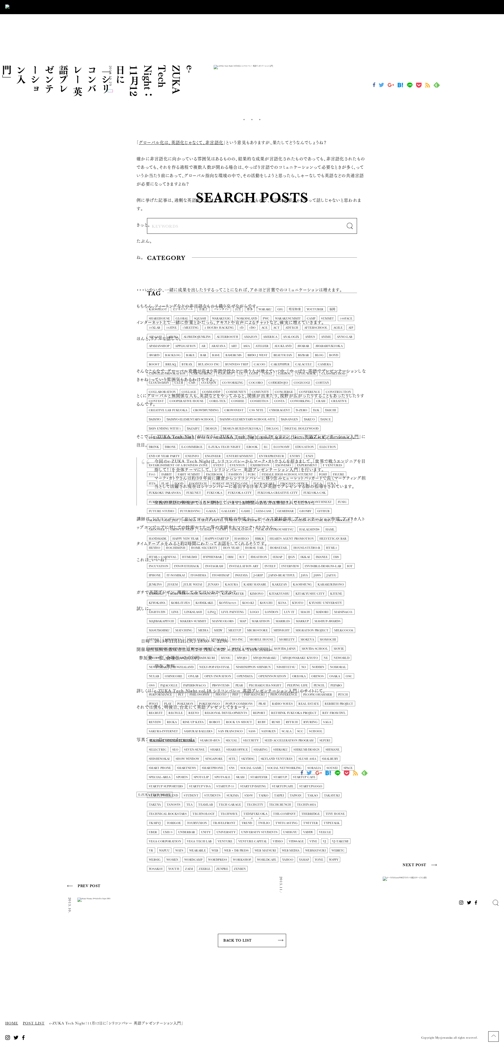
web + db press (236, 850)
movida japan (285, 648)
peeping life (297, 685)
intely (270, 566)
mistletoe (196, 639)
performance (160, 694)
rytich (292, 722)
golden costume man (312, 520)
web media (291, 850)
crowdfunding (206, 410)
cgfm (253, 373)
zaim (189, 869)
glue (233, 520)
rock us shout (239, 722)
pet (181, 694)
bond (333, 355)
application (185, 346)
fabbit (166, 474)
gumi (222, 529)
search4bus (210, 740)
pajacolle (168, 685)
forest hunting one (230, 483)
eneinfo (192, 456)
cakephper (280, 364)
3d (241, 327)
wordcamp (193, 859)
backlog (172, 355)
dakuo (309, 419)
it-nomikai (176, 575)
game (245, 511)
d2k (316, 410)
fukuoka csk (314, 493)
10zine (171, 327)
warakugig (221, 318)
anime (326, 337)
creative (339, 401)
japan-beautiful (282, 575)
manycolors (223, 621)
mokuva (307, 639)
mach (305, 612)
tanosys (174, 804)
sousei (332, 768)
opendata (245, 676)
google (343, 520)
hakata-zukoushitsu (275, 529)
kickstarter (233, 593)
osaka (334, 676)
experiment (307, 465)
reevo (193, 713)
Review (155, 722)
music (226, 658)
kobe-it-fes (180, 603)
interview (290, 566)
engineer (213, 456)
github (323, 511)
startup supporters (166, 786)
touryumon (197, 823)
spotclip (201, 777)
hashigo (241, 538)
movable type (256, 648)
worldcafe (266, 859)
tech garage (230, 804)
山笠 (238, 309)
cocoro (256, 382)
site (232, 759)
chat (268, 373)
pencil (319, 685)
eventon (237, 465)
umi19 (167, 832)
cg (241, 373)
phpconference (283, 694)
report (259, 713)
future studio (161, 511)
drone (170, 447)
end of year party (164, 456)
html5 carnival (162, 557)
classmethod (333, 373)
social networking (284, 768)
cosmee (237, 401)
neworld (341, 658)
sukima (233, 795)
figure (338, 474)
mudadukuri (204, 658)
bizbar (303, 355)
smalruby (330, 759)
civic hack (306, 373)
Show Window (188, 759)
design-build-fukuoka (242, 428)
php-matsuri (254, 694)
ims (336, 557)
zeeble (205, 869)
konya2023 (228, 603)
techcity (255, 804)
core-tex (217, 401)
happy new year (185, 538)
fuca (317, 483)
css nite (256, 410)
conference (309, 392)
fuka (331, 483)
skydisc (248, 759)
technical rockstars (168, 814)
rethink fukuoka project (294, 713)
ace (264, 327)
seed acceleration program (289, 740)
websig (155, 859)
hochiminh (175, 548)
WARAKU (265, 309)
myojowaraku (265, 658)
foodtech (198, 483)
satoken (268, 731)
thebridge (310, 814)
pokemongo (209, 704)
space (348, 768)
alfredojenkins (197, 337)
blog (319, 355)
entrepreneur (271, 456)
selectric (157, 749)
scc (300, 731)
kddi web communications (193, 593)
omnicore (173, 676)
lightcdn (157, 612)
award (154, 355)
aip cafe (155, 337)
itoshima (198, 575)
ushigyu (290, 832)
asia (246, 346)
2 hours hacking (219, 327)
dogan (298, 438)
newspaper (158, 667)
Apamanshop (159, 346)
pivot (153, 704)
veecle (325, 832)
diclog (272, 428)
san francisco (230, 731)
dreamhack (340, 438)
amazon (250, 337)
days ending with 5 (165, 428)
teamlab (205, 804)
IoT (350, 566)
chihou (284, 373)
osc (349, 676)
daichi (330, 410)
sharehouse (159, 318)
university (226, 832)
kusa (282, 603)
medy (218, 630)
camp (311, 318)
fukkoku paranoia (165, 493)
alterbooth (227, 337)
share (215, 749)
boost (154, 364)
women (172, 859)
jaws (317, 575)
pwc (266, 318)
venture (225, 841)
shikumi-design (306, 749)
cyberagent (279, 410)
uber (153, 832)
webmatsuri (315, 850)
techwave (229, 814)
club (179, 382)
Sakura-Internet (163, 731)
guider (206, 529)
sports (182, 777)
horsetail (279, 548)
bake (190, 355)
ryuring (310, 722)
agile (338, 327)
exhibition (259, 465)
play (167, 704)
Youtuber (315, 309)
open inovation (217, 676)
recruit (156, 713)
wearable (197, 850)
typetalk (332, 823)
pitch (343, 694)
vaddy (308, 832)
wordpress (217, 859)
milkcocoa (343, 630)
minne (154, 639)
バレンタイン (221, 309)
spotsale (222, 777)
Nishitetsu (285, 667)
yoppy (333, 859)
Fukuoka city (239, 493)
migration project (312, 630)
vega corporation (165, 841)
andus (310, 337)
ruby (262, 722)
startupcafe (282, 786)
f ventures (332, 465)
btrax (187, 364)
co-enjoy (209, 382)
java (304, 575)
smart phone (160, 768)
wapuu (164, 850)
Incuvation (158, 566)
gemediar (285, 511)
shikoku (280, 749)
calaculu (303, 364)
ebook (252, 447)
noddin (318, 667)
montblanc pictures (167, 648)
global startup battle (204, 520)
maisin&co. (343, 612)
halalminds (309, 529)
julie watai (192, 584)
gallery (228, 511)
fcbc (252, 474)
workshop (242, 859)
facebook (214, 474)
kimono (257, 593)
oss (152, 685)
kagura (231, 584)
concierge (284, 392)
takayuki (332, 795)
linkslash (193, 612)
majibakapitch (161, 621)
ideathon (259, 557)
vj (324, 841)
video (278, 841)
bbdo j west (258, 355)
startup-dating (253, 786)
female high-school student (287, 474)
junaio (213, 584)
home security (204, 548)
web (215, 850)
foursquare (264, 483)
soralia (314, 768)
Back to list (237, 940)
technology (203, 814)
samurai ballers (198, 731)
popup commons (239, 704)
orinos (317, 676)
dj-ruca (281, 438)
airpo (173, 337)
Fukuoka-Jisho (241, 502)
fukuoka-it (213, 502)
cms (192, 382)
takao (312, 795)
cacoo (259, 364)
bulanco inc (209, 364)
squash (200, 318)
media (203, 630)
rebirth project (339, 704)
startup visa (200, 786)
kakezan (279, 584)
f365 (152, 474)
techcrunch (280, 804)
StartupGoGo (310, 786)
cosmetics (259, 401)
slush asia (307, 759)
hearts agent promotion (292, 538)
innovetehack (186, 566)
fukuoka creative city (278, 493)
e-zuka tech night (224, 447)
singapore (214, 759)
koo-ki (248, 603)
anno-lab (345, 337)
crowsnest (234, 410)
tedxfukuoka (255, 814)
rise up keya (193, 722)
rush (276, 722)
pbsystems (221, 685)
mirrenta (173, 639)
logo (254, 612)
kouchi (266, 603)
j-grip (258, 575)
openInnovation (272, 676)
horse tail (254, 548)
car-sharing (202, 373)
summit (327, 318)
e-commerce (191, 447)
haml (330, 529)
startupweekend (163, 795)
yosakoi (155, 869)
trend (247, 823)
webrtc (338, 850)
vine (313, 841)
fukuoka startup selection (173, 502)
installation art (244, 566)
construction (338, 392)
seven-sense (194, 749)
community (236, 392)
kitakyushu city (310, 593)
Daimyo (155, 419)
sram (240, 777)
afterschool (316, 327)
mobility (287, 639)
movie (339, 648)
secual (232, 740)
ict (242, 557)
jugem (172, 584)
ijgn (291, 557)
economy (282, 447)
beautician (283, 355)
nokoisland (247, 318)
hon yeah (231, 548)
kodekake (204, 603)
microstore (257, 630)
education (304, 447)
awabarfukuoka (329, 346)
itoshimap (220, 575)
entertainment (240, 456)
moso (221, 648)
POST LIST (33, 1023)
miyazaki (218, 639)
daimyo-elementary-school (190, 419)
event (218, 465)
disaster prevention (215, 438)
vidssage (296, 841)
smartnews (186, 768)
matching (183, 630)
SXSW (248, 795)
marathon (261, 621)
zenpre (222, 869)
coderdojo (278, 382)
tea (189, 804)
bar (203, 355)
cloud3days (159, 382)
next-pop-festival (214, 667)
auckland (282, 346)
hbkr (259, 538)
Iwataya (241, 575)
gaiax (211, 511)
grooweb (157, 529)
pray (262, 704)
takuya (155, 804)
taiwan (296, 795)
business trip (236, 364)
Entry (295, 456)
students (212, 795)
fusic (342, 502)
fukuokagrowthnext (313, 502)
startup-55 (225, 786)
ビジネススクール (183, 309)
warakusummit (288, 318)
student (191, 795)
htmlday (189, 557)
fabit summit (189, 474)
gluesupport (277, 520)
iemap (277, 557)
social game (251, 768)
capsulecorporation (167, 373)
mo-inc (238, 639)
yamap (304, 859)
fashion (235, 474)
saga (327, 722)
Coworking (300, 401)
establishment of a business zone (178, 465)
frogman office (294, 483)
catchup (225, 373)
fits (152, 483)
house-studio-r (306, 548)
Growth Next (182, 529)
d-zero (301, 410)
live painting (232, 612)
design (211, 428)
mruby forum (176, 658)
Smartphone (212, 768)
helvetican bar (332, 538)
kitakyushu (279, 593)
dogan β (317, 438)
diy (241, 438)
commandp (211, 392)
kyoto (297, 603)
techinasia (306, 804)
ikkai (305, 557)
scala (286, 731)
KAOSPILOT (158, 309)
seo (175, 749)
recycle (176, 713)
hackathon (242, 529)
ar (203, 346)
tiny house (335, 814)
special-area (159, 777)
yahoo (287, 859)
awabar (303, 346)
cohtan (322, 382)
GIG (218, 273)
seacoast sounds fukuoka (171, 740)
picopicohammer (317, 694)
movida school (315, 648)
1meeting (190, 327)
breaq (170, 364)
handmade (158, 538)
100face (346, 318)
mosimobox (201, 648)
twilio (264, 823)
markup (302, 621)
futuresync (190, 511)
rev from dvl (333, 713)
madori (322, 612)
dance (326, 419)
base (216, 355)
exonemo (283, 465)
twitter (310, 823)
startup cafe (304, 777)
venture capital (252, 841)
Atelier (262, 346)
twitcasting (286, 823)
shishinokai (159, 759)
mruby (154, 658)
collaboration (162, 392)
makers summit (193, 621)
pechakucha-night (265, 685)
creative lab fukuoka (168, 410)
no (303, 667)
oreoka (299, 676)
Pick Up (159, 273)
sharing (260, 749)
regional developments (226, 713)
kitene (336, 593)
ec (266, 447)
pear (239, 685)
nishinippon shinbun (253, 667)
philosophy (199, 694)
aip (350, 327)
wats (179, 850)
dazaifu (193, 428)
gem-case (264, 511)
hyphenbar (212, 557)
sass (252, 731)
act (276, 327)
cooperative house (186, 401)
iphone (155, 575)
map (243, 621)
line (175, 612)
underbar (186, 832)
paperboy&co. (194, 685)
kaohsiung (302, 584)
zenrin (240, 869)
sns (231, 768)
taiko (263, 795)
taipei (279, 795)
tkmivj (155, 823)
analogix (291, 337)
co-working (232, 382)
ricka (172, 722)
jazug (331, 575)
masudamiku (159, 630)
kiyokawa (157, 603)
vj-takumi (340, 841)
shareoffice (237, 749)
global (182, 318)
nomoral (338, 667)
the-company (284, 814)
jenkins (155, 584)
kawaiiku (156, 593)
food (179, 483)
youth (173, 869)
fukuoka (214, 493)
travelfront (224, 823)
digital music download (170, 438)
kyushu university (325, 603)
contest (156, 401)
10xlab (154, 327)
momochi (328, 639)
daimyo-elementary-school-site (247, 419)
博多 (250, 309)
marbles (283, 621)
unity (206, 832)
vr (151, 850)
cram (321, 401)
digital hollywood (301, 428)
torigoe (174, 823)
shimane (333, 749)
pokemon (185, 704)
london (272, 612)
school (315, 731)
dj (252, 438)
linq (212, 612)
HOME (11, 1023)
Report (191, 273)
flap (165, 483)
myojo (242, 658)
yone (319, 859)
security (251, 740)
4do (252, 327)
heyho (154, 548)
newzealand (182, 667)
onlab (193, 676)
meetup (234, 630)
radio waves (282, 704)
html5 (331, 548)
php (235, 694)
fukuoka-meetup (273, 502)
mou (235, 648)
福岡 (332, 309)
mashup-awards (327, 621)
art (234, 346)
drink (154, 447)
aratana (218, 346)
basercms (233, 355)
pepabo (336, 685)
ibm (230, 557)
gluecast (252, 520)
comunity (260, 392)
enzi (309, 456)
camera (324, 364)
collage (189, 392)
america (270, 337)
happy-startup (217, 538)
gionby (306, 511)
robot (214, 722)
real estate (308, 704)
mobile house (261, 639)
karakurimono (331, 584)
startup (280, 777)
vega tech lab (199, 841)
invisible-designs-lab (323, 566)
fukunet (193, 493)
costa (279, 401)
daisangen (289, 419)
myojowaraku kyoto (300, 658)
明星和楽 (295, 309)
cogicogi (302, 382)
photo (221, 694)
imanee (322, 557)
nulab (154, 676)
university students (259, 832)
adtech (291, 327)
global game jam (163, 520)
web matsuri (265, 850)
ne (326, 658)
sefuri (324, 740)
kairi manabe (255, 584)
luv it (289, 612)
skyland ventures (277, 759)
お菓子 (203, 309)
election (327, 447)
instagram (214, 566)
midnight (282, 630)
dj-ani (264, 438)
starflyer (259, 777)
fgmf (323, 474)
